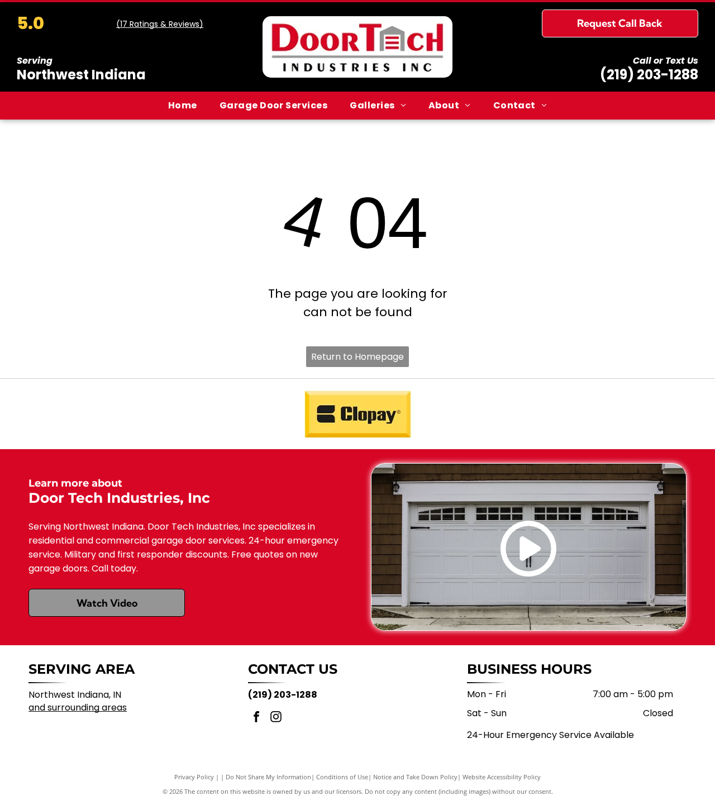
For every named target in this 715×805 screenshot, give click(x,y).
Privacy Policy (194, 777)
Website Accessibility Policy (502, 777)
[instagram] (276, 718)
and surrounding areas (77, 707)
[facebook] (256, 718)
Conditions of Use (342, 777)
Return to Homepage (357, 356)
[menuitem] (182, 105)
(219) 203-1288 (649, 74)
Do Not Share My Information (268, 777)
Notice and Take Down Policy (415, 777)
